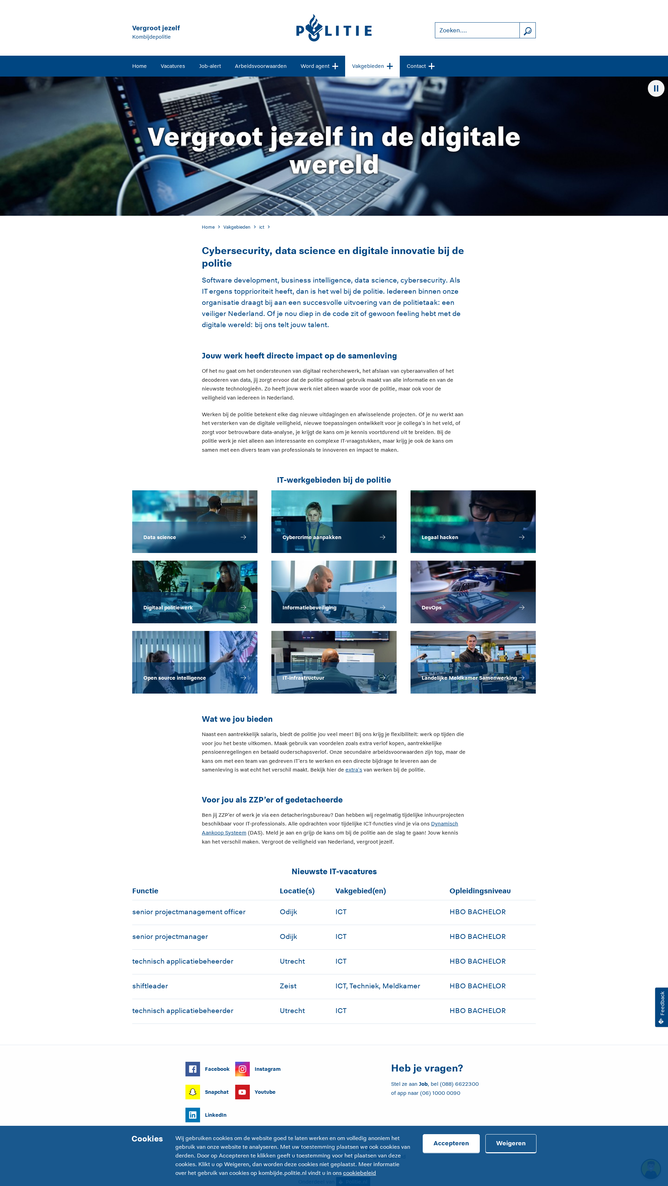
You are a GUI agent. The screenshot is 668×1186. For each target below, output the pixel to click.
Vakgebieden (368, 66)
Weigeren (511, 1143)
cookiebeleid (359, 1173)
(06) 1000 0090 (440, 1093)
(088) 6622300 (459, 1084)
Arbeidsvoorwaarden (261, 66)
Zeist (288, 985)
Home (139, 66)
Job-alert (210, 66)
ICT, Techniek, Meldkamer (377, 985)
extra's (353, 769)
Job (423, 1084)
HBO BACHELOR (478, 911)
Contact (416, 66)
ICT (341, 911)
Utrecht (292, 961)
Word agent (315, 66)
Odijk (288, 911)
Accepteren (451, 1143)
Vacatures (173, 66)
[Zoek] (527, 30)
